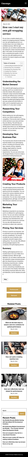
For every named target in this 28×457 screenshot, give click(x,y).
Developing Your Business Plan (13, 69)
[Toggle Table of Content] (20, 63)
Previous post (14, 289)
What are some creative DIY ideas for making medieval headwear (13, 438)
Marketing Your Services (11, 73)
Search (4, 410)
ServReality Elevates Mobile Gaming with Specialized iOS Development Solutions (13, 422)
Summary (9, 77)
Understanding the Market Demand (13, 65)
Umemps (5, 3)
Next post (14, 295)
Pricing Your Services (10, 75)
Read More (14, 333)
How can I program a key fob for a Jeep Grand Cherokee (12, 434)
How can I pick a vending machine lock (14, 358)
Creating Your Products (10, 71)
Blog (5, 279)
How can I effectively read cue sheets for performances (14, 390)
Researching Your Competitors (12, 67)
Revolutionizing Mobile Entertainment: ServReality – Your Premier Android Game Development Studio (14, 428)
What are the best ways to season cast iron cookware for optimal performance (14, 325)
